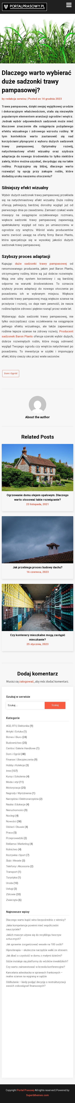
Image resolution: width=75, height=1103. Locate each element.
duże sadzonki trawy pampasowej (41, 263)
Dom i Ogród (10, 373)
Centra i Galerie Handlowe (21, 748)
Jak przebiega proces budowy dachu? (37, 567)
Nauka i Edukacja (15, 804)
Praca (9, 832)
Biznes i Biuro (14, 737)
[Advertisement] (37, 1033)
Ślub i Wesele (13, 860)
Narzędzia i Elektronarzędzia (22, 799)
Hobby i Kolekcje (15, 765)
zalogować (26, 681)
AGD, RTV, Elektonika (17, 725)
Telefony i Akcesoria (17, 866)
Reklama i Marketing (17, 843)
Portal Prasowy (25, 1090)
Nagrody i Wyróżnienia (18, 793)
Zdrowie (11, 894)
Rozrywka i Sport (15, 855)
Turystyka (11, 877)
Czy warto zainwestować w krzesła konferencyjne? (35, 966)
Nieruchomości (15, 810)
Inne (8, 770)
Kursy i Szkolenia (15, 776)
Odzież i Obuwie (15, 827)
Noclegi (10, 815)
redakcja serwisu (15, 98)
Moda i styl (12, 782)
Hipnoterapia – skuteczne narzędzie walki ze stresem (36, 950)
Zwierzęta (12, 900)
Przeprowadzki (14, 838)
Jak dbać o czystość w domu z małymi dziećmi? (34, 955)
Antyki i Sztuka (14, 731)
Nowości (11, 821)
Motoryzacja (13, 787)
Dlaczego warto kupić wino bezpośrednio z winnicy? (36, 919)
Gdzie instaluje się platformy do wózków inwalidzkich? (37, 961)
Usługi (9, 888)
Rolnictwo (11, 849)
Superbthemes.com (37, 1095)
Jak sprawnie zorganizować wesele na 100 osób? (34, 944)
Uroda (9, 883)
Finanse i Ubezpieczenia (19, 759)
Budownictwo (14, 742)
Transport (11, 871)
